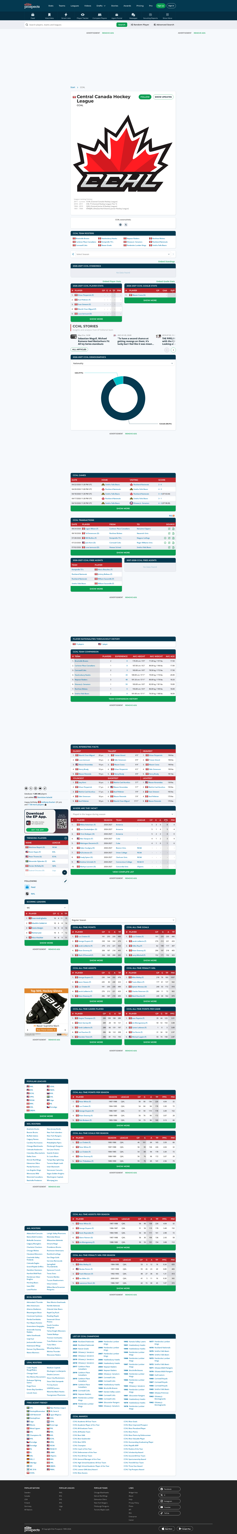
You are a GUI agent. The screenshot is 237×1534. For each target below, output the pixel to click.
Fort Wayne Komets (34, 1323)
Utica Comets (52, 1284)
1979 (126, 1402)
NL (51, 1103)
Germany (27, 1506)
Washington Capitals (55, 1177)
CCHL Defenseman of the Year (85, 1452)
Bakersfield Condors (35, 1237)
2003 (100, 1370)
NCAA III (53, 1449)
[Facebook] (26, 788)
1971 (151, 1368)
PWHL (52, 1469)
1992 (126, 1341)
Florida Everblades (34, 1319)
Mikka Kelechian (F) (87, 824)
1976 (151, 1347)
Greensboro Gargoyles (35, 1326)
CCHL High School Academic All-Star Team (89, 1462)
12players (80, 644)
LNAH (52, 1452)
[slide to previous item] (166, 350)
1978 (126, 1406)
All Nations (28, 1510)
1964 (151, 1393)
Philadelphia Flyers (54, 1143)
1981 (126, 1395)
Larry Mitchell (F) (138, 955)
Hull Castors (159, 1375)
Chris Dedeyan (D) (87, 834)
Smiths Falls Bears (159, 245)
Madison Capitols (53, 1367)
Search (121, 24)
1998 (100, 1388)
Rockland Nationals (160, 242)
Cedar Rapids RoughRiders (32, 1368)
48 (127, 679)
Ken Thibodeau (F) (86, 1161)
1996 (100, 1395)
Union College (121, 852)
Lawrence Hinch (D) (87, 1283)
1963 (151, 1396)
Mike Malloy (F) (138, 977)
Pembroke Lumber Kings (136, 245)
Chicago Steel (32, 1373)
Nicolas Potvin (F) (85, 1269)
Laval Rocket (32, 1289)
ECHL (54, 856)
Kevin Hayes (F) (35, 852)
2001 (100, 1377)
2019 (75, 1359)
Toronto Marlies (53, 1277)
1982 (126, 1389)
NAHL (52, 1090)
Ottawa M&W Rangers (164, 1368)
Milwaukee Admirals (55, 1240)
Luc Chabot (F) (84, 936)
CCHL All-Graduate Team (82, 1428)
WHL (32, 1103)
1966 (151, 1385)
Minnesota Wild (33, 1173)
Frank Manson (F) (86, 1274)
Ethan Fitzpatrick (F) (86, 295)
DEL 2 (32, 1459)
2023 (75, 1352)
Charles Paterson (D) (140, 991)
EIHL (52, 1418)
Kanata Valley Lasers (112, 1391)
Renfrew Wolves (158, 238)
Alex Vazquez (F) (86, 838)
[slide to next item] (173, 350)
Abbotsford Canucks (35, 1233)
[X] (31, 788)
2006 (100, 1359)
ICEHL (32, 1473)
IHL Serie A (54, 1411)
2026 (75, 1341)
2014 (75, 1384)
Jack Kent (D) (90, 542)
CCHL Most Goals (130, 1421)
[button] (167, 16)
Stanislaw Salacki (44, 797)
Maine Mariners (33, 1352)
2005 (100, 1363)
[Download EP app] (46, 821)
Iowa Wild (30, 1286)
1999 (100, 1384)
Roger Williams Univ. (145, 542)
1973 (151, 1358)
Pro (151, 6)
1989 (126, 1352)
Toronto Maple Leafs (55, 1163)
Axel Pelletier (84, 801)
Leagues (75, 6)
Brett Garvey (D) (84, 1023)
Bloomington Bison (34, 1312)
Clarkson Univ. (121, 857)
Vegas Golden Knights (55, 1173)
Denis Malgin (37, 928)
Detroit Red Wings (34, 1160)
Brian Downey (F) (85, 950)
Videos (87, 6)
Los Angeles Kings (34, 1170)
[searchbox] (76, 24)
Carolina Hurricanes (35, 1143)
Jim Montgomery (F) (139, 1023)
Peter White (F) (85, 1101)
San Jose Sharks (53, 1149)
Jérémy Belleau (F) (105, 574)
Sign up (161, 6)
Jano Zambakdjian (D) (88, 829)
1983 (126, 1386)
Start (72, 87)
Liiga (52, 1100)
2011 (75, 1398)
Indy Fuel (30, 1339)
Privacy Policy (134, 1503)
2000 (100, 1381)
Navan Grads (106, 245)
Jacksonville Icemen (34, 1342)
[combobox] (76, 24)
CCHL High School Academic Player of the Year (91, 1466)
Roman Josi (36, 933)
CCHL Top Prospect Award (134, 1469)
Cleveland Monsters (34, 1254)
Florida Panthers (33, 1167)
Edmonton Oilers (33, 1163)
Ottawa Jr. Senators (134, 242)
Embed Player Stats (112, 281)
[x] (126, 224)
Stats (50, 6)
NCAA (54, 847)
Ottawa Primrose (161, 1393)
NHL (31, 1086)
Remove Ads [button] (199, 33)
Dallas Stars (31, 1156)
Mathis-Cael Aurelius (87, 792)
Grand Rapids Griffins (35, 1266)
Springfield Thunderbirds (52, 1265)
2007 (100, 1353)
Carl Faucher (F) (84, 1032)
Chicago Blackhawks (35, 1146)
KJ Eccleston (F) (86, 852)
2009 (100, 1341)
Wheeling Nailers (53, 1348)
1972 (151, 1364)
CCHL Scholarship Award (133, 1452)
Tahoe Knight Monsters (56, 1331)
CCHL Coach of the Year (82, 1449)
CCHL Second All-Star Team (134, 1456)
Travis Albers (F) (138, 982)
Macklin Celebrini (39, 923)
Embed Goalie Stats (165, 281)
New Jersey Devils (54, 1129)
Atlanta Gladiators (34, 1309)
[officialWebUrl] (120, 224)
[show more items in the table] (64, 872)
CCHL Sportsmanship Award (135, 1459)
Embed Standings (166, 261)
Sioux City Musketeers (56, 1378)
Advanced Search (165, 24)
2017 (75, 1366)
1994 (100, 1402)
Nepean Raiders (133, 238)
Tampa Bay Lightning (55, 1160)
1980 (126, 1399)
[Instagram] (35, 788)
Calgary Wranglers (34, 1244)
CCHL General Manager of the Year (87, 1459)
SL (31, 1452)
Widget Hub (133, 1492)
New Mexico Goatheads (56, 1302)
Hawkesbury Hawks (109, 238)
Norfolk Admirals (53, 1306)
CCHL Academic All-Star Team (84, 1421)
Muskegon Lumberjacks (56, 1371)
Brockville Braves (82, 238)
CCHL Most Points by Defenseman (137, 1435)
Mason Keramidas (86, 764)
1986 (126, 1370)
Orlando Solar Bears (55, 1309)
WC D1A (33, 1469)
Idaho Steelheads (33, 1335)
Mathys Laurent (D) (88, 866)
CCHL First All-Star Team (82, 1456)
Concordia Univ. (122, 866)
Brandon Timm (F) (85, 1037)
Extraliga (53, 1107)
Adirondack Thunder (35, 1302)
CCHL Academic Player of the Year (86, 1425)
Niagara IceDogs (143, 538)
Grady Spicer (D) (86, 857)
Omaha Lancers (53, 1374)
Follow (145, 97)
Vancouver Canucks (55, 1170)
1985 (126, 1374)
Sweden (27, 1492)
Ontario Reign (52, 1244)
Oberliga (33, 1462)
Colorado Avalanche (34, 1149)
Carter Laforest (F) (139, 1027)
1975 (151, 1351)
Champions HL (35, 1435)
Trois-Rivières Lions (54, 1341)
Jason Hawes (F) (84, 982)
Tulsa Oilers (51, 1344)
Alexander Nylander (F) (38, 861)
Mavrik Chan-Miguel (87, 755)
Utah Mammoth (53, 1167)
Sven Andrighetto (39, 918)
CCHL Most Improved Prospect (136, 1425)
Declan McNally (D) (36, 866)
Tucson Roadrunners (55, 1280)
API (130, 1510)
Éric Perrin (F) (137, 1032)
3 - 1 (160, 498)
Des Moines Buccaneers (36, 1377)
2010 (75, 1404)
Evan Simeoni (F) (84, 304)
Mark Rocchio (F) (138, 996)
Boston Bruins (32, 1132)
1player (104, 644)
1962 (151, 1402)
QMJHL (32, 1110)
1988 (126, 1358)
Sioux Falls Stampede (55, 1381)
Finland (27, 1503)
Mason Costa (119, 764)
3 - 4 (160, 494)
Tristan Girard (119, 755)
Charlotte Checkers (34, 1247)
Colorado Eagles (33, 1263)
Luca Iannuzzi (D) (85, 314)
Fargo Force (31, 1386)
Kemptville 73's (107, 242)
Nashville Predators (34, 1180)
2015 (75, 1378)
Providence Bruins (54, 1247)
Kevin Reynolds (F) (86, 1233)
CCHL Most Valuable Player (134, 1438)
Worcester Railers (54, 1355)
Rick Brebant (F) (85, 1120)
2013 (75, 1390)
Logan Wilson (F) (91, 529)
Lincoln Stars (32, 1393)
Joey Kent (82, 782)
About (131, 1496)
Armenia (119, 824)
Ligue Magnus (55, 1415)
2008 (100, 1347)
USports (53, 1456)
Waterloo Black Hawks (55, 1391)
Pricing (140, 6)
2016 (75, 1372)
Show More (46, 943)
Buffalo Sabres (32, 1136)
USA (26, 1499)
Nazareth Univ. (143, 533)
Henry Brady (83, 769)
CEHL (52, 1421)
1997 (100, 1391)
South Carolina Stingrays (53, 1326)
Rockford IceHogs (54, 1254)
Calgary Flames (33, 1139)
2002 (100, 1374)
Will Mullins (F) (91, 538)
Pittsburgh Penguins (55, 1146)
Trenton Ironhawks (54, 1338)
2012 (75, 1394)
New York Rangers (54, 1136)
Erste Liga (54, 1425)
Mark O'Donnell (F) (85, 955)
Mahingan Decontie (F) (89, 843)
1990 (126, 1348)
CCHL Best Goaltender (82, 1438)
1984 (126, 1380)
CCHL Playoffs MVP (131, 1445)
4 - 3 (160, 489)
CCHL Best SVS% (79, 1442)
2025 (75, 1345)
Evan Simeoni (154, 792)
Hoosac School (115, 547)
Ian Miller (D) (84, 1278)
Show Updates (163, 97)
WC (31, 1466)
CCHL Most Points (131, 1432)
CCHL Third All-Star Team (134, 1462)
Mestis (32, 1425)
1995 (100, 1399)
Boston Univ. (121, 848)
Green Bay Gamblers (35, 1389)
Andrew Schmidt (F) (87, 862)
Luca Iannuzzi (84, 760)
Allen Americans (33, 1306)
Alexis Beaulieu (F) (105, 569)
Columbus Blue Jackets (36, 1153)
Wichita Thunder (53, 1351)
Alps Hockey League (58, 1408)
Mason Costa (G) (139, 295)
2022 (75, 1356)
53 (127, 684)
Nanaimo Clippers (144, 529)
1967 (151, 1382)
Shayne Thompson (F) (86, 1018)
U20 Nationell (35, 1415)
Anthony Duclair (48, 802)
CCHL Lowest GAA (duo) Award (85, 1469)
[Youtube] (40, 788)
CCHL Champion (79, 1445)
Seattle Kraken (53, 1153)
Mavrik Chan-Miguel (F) (87, 309)
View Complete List (123, 872)
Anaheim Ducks (33, 1129)
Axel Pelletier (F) (84, 300)
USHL (52, 1086)
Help (130, 1499)
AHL (54, 861)
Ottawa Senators (53, 1139)
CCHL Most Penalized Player (135, 1428)
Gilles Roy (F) (137, 946)
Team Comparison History (123, 699)
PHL (51, 1428)
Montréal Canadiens (35, 1177)
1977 (151, 1341)
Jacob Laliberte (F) (85, 946)
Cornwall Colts (81, 245)
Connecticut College (124, 862)
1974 (151, 1354)
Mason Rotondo (85, 774)
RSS (130, 1513)
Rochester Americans (55, 1250)
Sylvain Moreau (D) (139, 987)
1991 (126, 1345)
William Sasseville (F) (106, 579)
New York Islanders (54, 1132)
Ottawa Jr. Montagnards (160, 1397)
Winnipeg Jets (52, 1180)
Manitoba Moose (53, 1237)
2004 (100, 1367)
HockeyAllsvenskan (37, 1411)
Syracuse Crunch (53, 1270)
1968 (151, 1378)
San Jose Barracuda (54, 1261)
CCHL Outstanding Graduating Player (138, 1442)
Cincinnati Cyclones (34, 1316)
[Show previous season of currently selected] (73, 254)
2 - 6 (160, 484)
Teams (62, 6)
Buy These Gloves (45, 1029)
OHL (31, 1107)
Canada (27, 1496)
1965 (151, 1389)
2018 (75, 1363)
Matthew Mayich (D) (37, 847)
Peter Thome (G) (35, 856)
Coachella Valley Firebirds (33, 1258)
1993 (100, 1406)
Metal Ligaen (35, 1428)
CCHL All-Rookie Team (81, 1432)
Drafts (99, 6)
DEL (31, 1456)
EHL (31, 1432)
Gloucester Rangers (111, 1402)
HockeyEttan (35, 1418)
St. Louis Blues (52, 1156)
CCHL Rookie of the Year (133, 1449)
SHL (51, 1097)
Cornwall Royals (161, 1378)
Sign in (171, 6)
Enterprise (133, 1516)
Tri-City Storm (52, 1385)
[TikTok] (45, 788)
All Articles (79, 349)
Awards (127, 6)
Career (131, 1520)
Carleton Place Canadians (86, 242)
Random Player (141, 24)
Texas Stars (51, 1273)
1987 (126, 1364)
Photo (131, 1506)
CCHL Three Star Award (133, 1466)
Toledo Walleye (53, 1334)
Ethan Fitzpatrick (121, 769)
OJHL (54, 866)
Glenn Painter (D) (86, 1237)
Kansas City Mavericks (35, 1349)
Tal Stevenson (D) (92, 533)
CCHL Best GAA (79, 1435)
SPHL (32, 1097)
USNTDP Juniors (53, 1388)
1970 (151, 1371)
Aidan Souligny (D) (87, 848)
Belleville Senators (34, 1240)
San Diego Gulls (53, 1257)
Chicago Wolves (33, 1250)
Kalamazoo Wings (34, 1346)
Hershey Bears (32, 1282)
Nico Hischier (37, 937)
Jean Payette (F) (138, 1018)
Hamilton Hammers (34, 1270)
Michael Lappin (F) (139, 1037)
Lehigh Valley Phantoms (56, 1233)
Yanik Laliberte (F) (85, 1027)
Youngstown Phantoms (56, 1395)
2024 (75, 1348)
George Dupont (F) (85, 941)
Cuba (118, 838)
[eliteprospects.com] (32, 5)
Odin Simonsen (120, 760)
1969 (151, 1375)
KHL (54, 852)
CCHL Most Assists (80, 1473)
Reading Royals (53, 1316)
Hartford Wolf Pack (34, 1273)
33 (127, 675)
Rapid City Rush (53, 1312)
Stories (114, 6)
